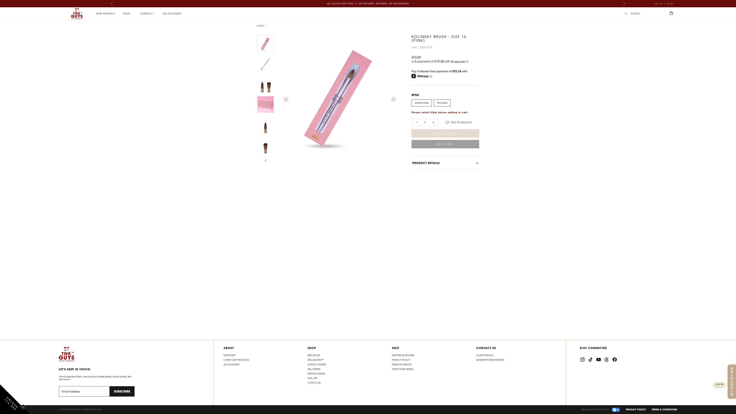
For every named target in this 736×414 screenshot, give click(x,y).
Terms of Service (402, 364)
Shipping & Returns (403, 355)
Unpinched (422, 102)
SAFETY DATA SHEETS (402, 369)
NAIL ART (312, 378)
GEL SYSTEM (314, 369)
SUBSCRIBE (122, 391)
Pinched (442, 102)
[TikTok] (590, 359)
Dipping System (316, 373)
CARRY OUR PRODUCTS (236, 359)
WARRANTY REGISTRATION (490, 359)
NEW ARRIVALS (105, 13)
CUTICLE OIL (314, 382)
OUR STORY (229, 355)
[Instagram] (582, 359)
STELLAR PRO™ (316, 359)
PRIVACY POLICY (636, 409)
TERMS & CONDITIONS (664, 409)
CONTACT (147, 13)
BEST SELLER (314, 355)
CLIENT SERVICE (484, 355)
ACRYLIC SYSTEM (317, 364)
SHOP (127, 13)
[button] (445, 61)
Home (260, 26)
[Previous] (112, 3)
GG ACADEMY (231, 364)
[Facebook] (614, 359)
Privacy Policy (401, 359)
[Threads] (606, 359)
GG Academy (172, 13)
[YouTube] (598, 359)
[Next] (624, 3)
